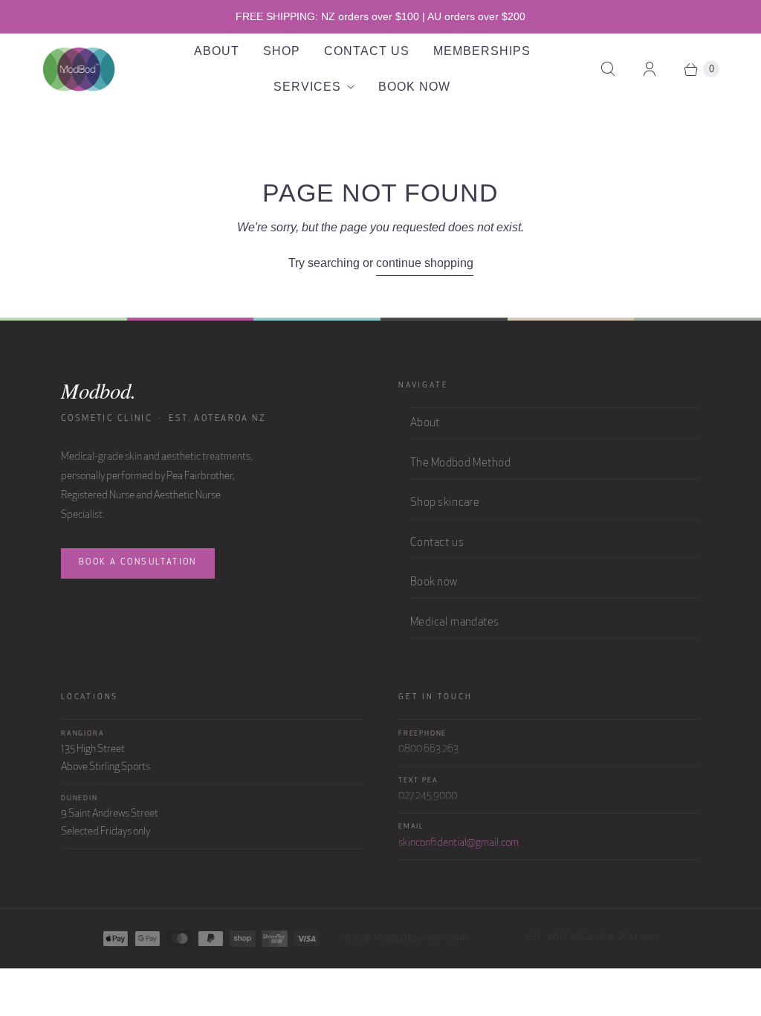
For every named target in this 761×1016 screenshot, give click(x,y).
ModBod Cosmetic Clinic (422, 938)
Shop (281, 51)
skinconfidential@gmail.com (458, 843)
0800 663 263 (428, 749)
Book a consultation (138, 563)
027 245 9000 (427, 796)
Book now (433, 582)
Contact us (437, 543)
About (216, 51)
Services (307, 86)
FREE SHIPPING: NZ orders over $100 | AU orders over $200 (380, 16)
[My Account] (649, 69)
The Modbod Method (460, 463)
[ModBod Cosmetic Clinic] (79, 68)
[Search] (608, 69)
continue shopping (424, 263)
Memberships (482, 51)
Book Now (414, 86)
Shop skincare (444, 503)
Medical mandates (454, 622)
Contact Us (366, 51)
